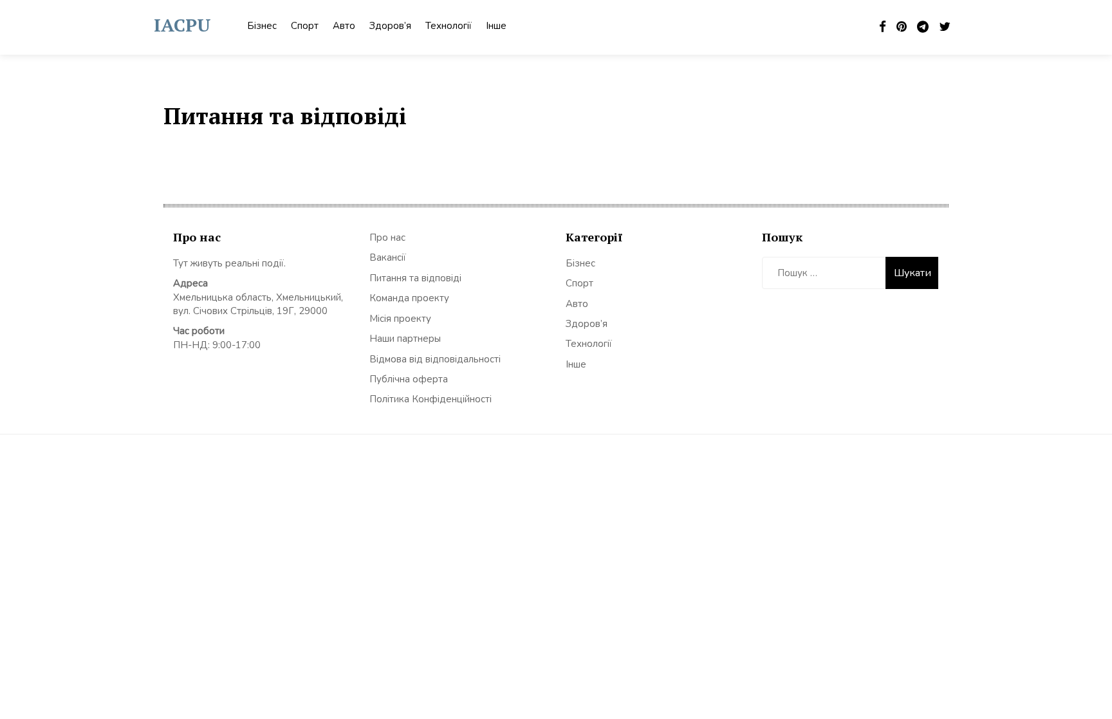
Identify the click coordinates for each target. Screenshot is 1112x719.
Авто (344, 25)
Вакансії (387, 257)
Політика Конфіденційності (430, 399)
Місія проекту (400, 318)
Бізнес (262, 25)
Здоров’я (390, 25)
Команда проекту (409, 298)
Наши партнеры (405, 338)
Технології (448, 25)
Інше (496, 25)
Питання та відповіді (415, 278)
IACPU (182, 25)
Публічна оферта (408, 379)
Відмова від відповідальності (435, 359)
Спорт (305, 25)
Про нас (387, 237)
